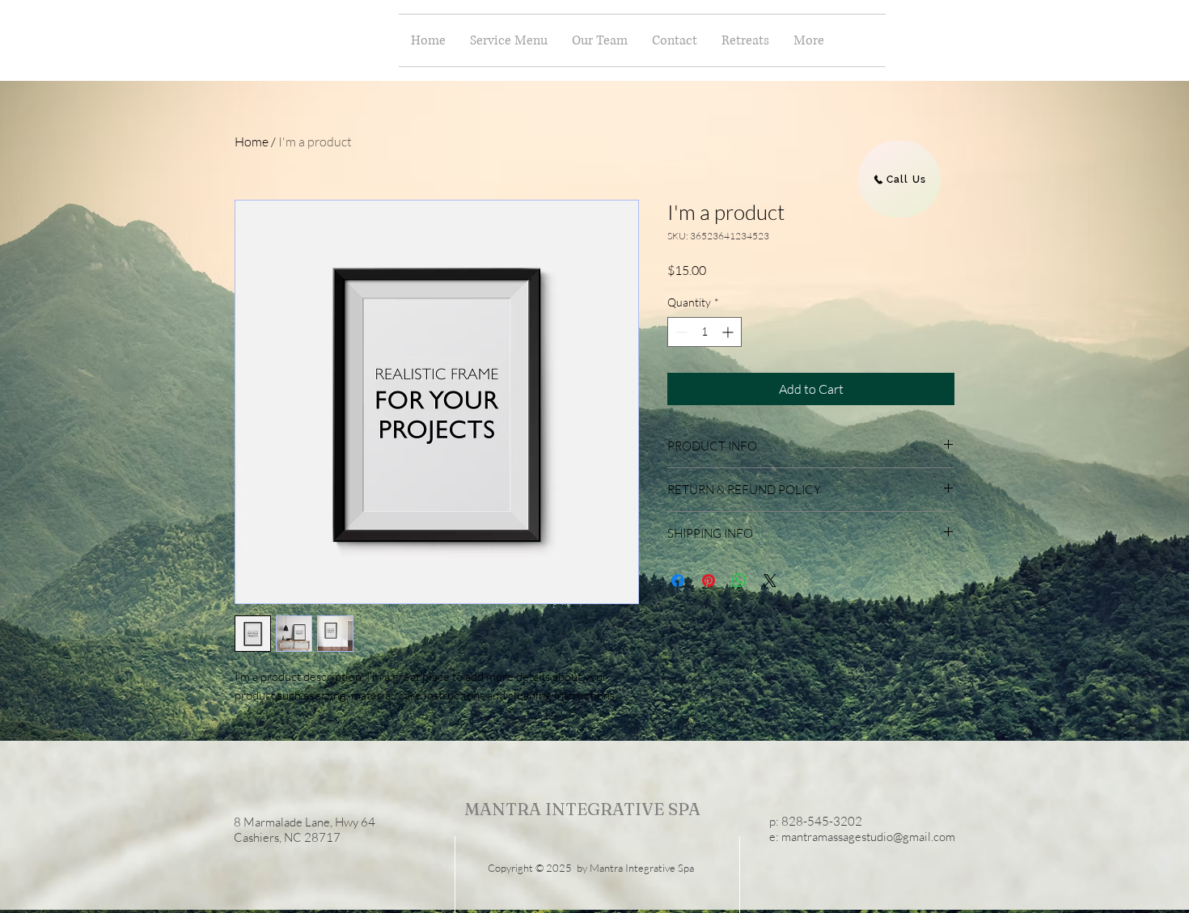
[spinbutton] (704, 332)
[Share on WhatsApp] (739, 580)
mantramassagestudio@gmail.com (868, 836)
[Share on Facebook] (678, 580)
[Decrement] (680, 332)
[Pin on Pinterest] (708, 580)
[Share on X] (770, 580)
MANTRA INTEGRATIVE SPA (582, 808)
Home (252, 141)
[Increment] (729, 332)
